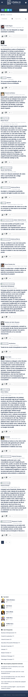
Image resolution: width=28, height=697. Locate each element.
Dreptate (13, 122)
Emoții (6, 393)
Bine (6, 288)
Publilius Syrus (9, 623)
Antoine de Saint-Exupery (12, 322)
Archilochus (12, 343)
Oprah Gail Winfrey (6, 170)
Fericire (20, 523)
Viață (15, 171)
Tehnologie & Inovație (6, 659)
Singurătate (18, 27)
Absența (4, 122)
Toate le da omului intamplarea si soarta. (14, 347)
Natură (13, 438)
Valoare (6, 395)
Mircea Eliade (9, 611)
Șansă (11, 171)
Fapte (2, 124)
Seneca (9, 77)
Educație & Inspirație (6, 646)
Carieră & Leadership (6, 636)
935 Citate (10, 625)
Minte (18, 47)
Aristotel (7, 437)
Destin (11, 345)
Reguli (13, 124)
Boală (3, 393)
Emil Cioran (9, 605)
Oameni (22, 221)
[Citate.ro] (14, 2)
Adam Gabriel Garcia (20, 220)
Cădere (8, 94)
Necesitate (22, 47)
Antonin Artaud (5, 485)
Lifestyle (3, 649)
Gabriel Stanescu (17, 456)
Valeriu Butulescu (10, 599)
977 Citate (10, 619)
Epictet (9, 202)
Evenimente (13, 27)
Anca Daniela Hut (10, 264)
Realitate (16, 487)
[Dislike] (6, 36)
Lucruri (15, 47)
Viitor (23, 27)
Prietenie (3, 395)
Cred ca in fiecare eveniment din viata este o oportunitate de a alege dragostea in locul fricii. (13, 175)
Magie (11, 487)
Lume (16, 358)
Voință (16, 124)
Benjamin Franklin (17, 521)
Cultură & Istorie (5, 639)
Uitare (18, 204)
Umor (26, 221)
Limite (8, 487)
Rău (10, 124)
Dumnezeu (18, 122)
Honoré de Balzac (10, 93)
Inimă (20, 94)
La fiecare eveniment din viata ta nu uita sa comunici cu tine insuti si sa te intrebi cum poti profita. (14, 208)
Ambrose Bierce (15, 187)
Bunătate (8, 122)
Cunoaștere (9, 266)
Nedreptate (6, 124)
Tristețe (19, 358)
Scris (26, 47)
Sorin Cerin (4, 45)
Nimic (22, 393)
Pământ (17, 324)
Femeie (17, 94)
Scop (19, 438)
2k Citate (10, 601)
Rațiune (15, 204)
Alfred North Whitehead (7, 286)
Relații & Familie (5, 652)
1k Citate (10, 613)
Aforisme (8, 27)
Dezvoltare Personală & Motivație (9, 642)
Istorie (23, 94)
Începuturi (15, 393)
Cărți (3, 47)
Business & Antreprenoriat (7, 632)
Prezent (25, 266)
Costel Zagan (9, 25)
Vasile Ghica (9, 617)
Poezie (23, 458)
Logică (11, 47)
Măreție (15, 288)
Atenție (3, 288)
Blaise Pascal (4, 120)
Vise (19, 487)
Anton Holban (4, 392)
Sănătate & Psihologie (6, 656)
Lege (19, 189)
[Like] (2, 36)
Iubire (8, 171)
